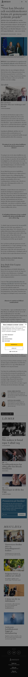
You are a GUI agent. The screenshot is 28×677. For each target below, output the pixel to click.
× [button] (25, 324)
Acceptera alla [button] (14, 344)
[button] (14, 351)
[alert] (14, 338)
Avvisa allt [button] (14, 348)
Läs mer (14, 331)
